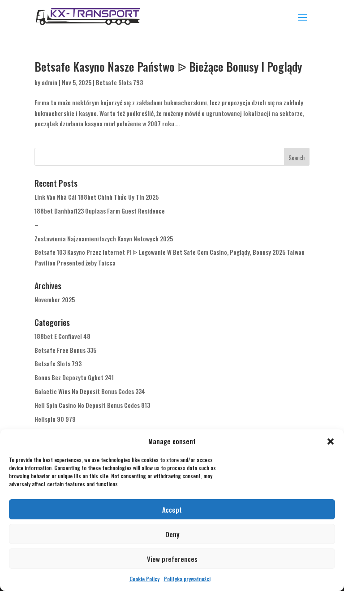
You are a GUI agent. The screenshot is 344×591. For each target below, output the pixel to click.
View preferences (172, 559)
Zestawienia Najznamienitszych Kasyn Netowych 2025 (103, 238)
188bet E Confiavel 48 (62, 336)
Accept (172, 509)
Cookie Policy (144, 578)
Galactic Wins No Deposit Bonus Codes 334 (89, 391)
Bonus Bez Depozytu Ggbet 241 (74, 377)
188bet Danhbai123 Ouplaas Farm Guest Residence (99, 210)
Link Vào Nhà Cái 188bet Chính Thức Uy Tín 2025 (96, 196)
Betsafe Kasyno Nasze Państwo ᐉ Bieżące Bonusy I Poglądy (168, 66)
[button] (330, 441)
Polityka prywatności (187, 578)
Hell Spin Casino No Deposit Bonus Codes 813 (92, 405)
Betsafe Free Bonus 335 (65, 350)
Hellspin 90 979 (55, 419)
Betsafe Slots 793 (119, 82)
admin (49, 82)
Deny (172, 534)
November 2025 (54, 299)
